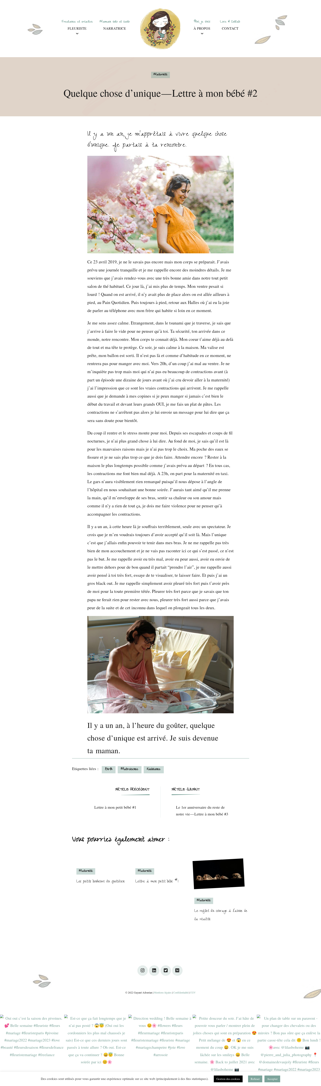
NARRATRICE (114, 28)
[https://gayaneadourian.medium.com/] (177, 970)
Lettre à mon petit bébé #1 (156, 881)
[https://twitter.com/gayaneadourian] (165, 970)
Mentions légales (162, 992)
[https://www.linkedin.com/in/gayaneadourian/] (154, 970)
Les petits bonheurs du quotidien (100, 881)
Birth (108, 769)
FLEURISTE (77, 28)
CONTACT (230, 28)
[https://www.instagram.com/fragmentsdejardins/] (142, 970)
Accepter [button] (272, 1079)
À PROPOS (201, 28)
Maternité (160, 75)
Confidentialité (180, 992)
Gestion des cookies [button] (228, 1079)
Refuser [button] (255, 1079)
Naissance (153, 769)
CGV (193, 992)
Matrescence (129, 769)
